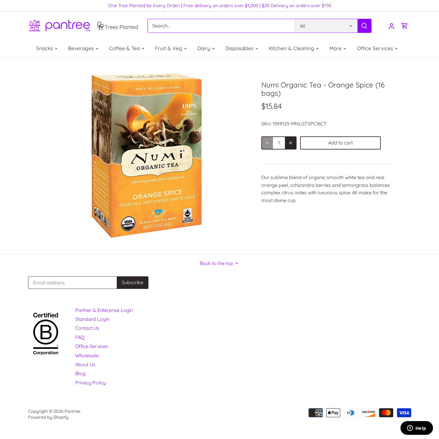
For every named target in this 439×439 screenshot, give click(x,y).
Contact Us (87, 328)
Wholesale (87, 355)
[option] (146, 155)
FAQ (79, 337)
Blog (80, 373)
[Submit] (364, 26)
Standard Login (92, 319)
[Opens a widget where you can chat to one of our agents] (416, 428)
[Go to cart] (404, 26)
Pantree (72, 411)
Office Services (91, 346)
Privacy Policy (90, 383)
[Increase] (290, 143)
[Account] (391, 26)
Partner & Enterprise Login (104, 310)
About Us (85, 364)
